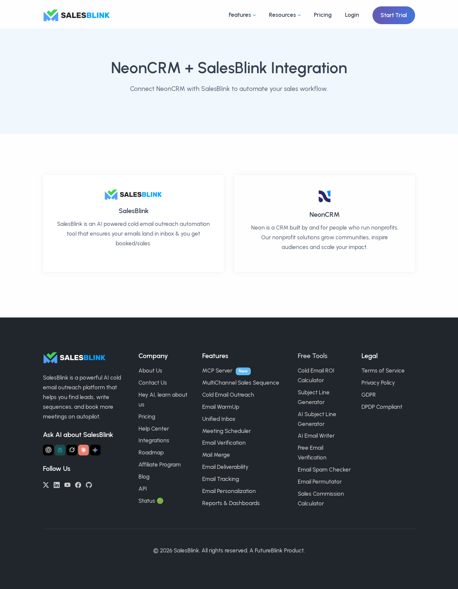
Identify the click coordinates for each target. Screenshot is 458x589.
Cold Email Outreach (228, 394)
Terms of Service (383, 370)
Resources (282, 14)
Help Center (153, 428)
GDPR (368, 394)
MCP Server (217, 370)
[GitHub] (89, 484)
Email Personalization (229, 491)
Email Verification (224, 442)
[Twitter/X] (46, 484)
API (142, 488)
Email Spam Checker (324, 469)
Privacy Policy (378, 382)
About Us (150, 370)
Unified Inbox (218, 418)
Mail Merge (216, 454)
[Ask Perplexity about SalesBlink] (60, 450)
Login (352, 14)
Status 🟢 (151, 500)
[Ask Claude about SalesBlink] (83, 450)
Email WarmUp (220, 406)
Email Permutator (320, 481)
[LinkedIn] (57, 484)
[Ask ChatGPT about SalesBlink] (48, 450)
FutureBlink (269, 550)
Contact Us (152, 382)
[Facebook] (78, 484)
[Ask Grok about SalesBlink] (71, 450)
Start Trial (394, 15)
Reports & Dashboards (231, 503)
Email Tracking (220, 479)
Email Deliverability (225, 466)
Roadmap (151, 452)
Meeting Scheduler (226, 431)
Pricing (323, 14)
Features (240, 14)
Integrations (153, 440)
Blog (144, 476)
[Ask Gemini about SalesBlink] (95, 450)
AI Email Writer (316, 435)
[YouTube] (67, 484)
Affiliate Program (159, 464)
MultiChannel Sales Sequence (240, 382)
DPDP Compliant (381, 406)
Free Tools (313, 356)
